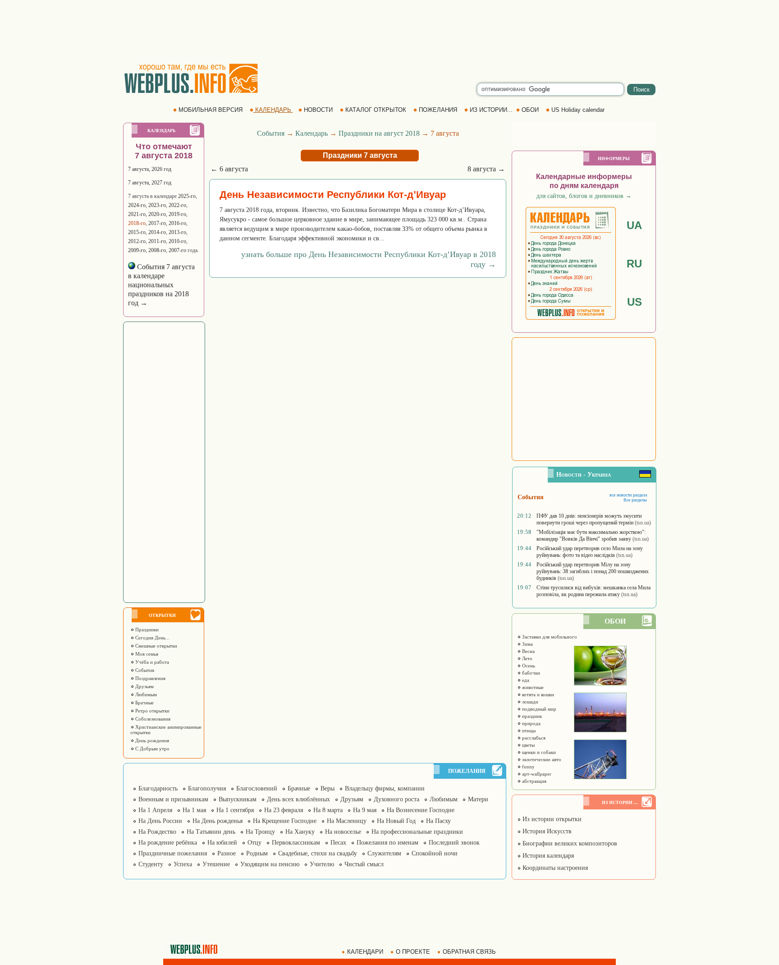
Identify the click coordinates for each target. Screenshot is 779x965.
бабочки (530, 673)
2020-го (157, 214)
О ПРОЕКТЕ (413, 951)
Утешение (216, 864)
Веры (328, 788)
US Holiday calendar (578, 109)
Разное (226, 853)
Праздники (146, 629)
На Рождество (157, 831)
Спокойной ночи (435, 853)
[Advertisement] (389, 32)
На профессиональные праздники (417, 831)
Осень (528, 665)
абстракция (533, 781)
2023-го (157, 205)
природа (531, 723)
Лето (526, 658)
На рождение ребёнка (167, 842)
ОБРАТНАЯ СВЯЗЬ (469, 951)
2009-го (137, 250)
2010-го (177, 241)
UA (634, 225)
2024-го (137, 205)
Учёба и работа (151, 662)
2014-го (157, 232)
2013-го (177, 232)
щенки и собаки (538, 752)
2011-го (157, 241)
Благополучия (207, 788)
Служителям (384, 853)
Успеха (183, 864)
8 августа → (486, 169)
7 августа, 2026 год (149, 169)
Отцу (254, 842)
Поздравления (149, 678)
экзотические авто (541, 759)
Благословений (256, 788)
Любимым (145, 694)
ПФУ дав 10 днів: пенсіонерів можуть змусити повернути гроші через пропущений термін (589, 519)
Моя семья (146, 654)
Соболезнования (152, 718)
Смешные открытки (155, 645)
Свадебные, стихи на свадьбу (317, 853)
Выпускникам (238, 799)
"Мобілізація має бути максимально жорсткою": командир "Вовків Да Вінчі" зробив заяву (591, 535)
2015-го (137, 232)
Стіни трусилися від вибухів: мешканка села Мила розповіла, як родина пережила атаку (593, 590)
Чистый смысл (364, 864)
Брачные (144, 702)
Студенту (150, 864)
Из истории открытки (551, 819)
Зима (527, 644)
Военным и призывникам (173, 799)
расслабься (533, 737)
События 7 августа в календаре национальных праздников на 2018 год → (161, 285)
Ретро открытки (152, 710)
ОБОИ (530, 109)
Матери (478, 799)
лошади (529, 701)
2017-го (157, 223)
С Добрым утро (152, 748)
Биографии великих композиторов (569, 843)
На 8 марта (328, 810)
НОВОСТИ (318, 109)
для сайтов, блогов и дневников (584, 196)
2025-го (187, 196)
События (144, 670)
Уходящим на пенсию (269, 864)
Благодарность (158, 788)
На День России (160, 821)
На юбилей (222, 842)
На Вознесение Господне (420, 810)
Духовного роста (396, 799)
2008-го (157, 250)
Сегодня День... (152, 637)
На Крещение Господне (284, 821)
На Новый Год (396, 821)
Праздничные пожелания (172, 853)
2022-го (177, 205)
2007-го (177, 250)
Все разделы (635, 499)
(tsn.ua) (643, 522)
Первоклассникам (296, 842)
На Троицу (260, 831)
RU (634, 263)
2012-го (137, 241)
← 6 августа (229, 169)
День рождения (151, 740)
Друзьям (144, 686)
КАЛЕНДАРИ (365, 951)
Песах (338, 842)
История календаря (547, 855)
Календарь (311, 133)
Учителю (322, 864)
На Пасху (438, 821)
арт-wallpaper (536, 774)
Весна (528, 651)
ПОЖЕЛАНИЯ (438, 109)
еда (525, 680)
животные (532, 687)
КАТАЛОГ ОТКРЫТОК (376, 109)
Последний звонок (454, 842)
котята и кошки (537, 694)
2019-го (177, 214)
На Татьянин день (211, 831)
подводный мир (538, 709)
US (634, 302)
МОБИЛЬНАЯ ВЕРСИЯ (210, 109)
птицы (528, 730)
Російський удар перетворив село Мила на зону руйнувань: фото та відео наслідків (589, 551)
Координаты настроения (554, 867)
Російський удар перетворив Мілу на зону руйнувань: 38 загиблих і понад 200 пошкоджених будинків (592, 571)
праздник (531, 716)
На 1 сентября (235, 810)
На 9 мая (364, 810)
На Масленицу (347, 821)
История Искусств (546, 831)
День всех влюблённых (298, 799)
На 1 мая (194, 810)
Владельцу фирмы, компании (385, 788)
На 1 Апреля (155, 810)
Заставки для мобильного (549, 636)
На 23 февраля (283, 810)
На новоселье (343, 831)
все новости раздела (628, 494)
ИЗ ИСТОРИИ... (491, 109)
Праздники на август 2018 (379, 133)
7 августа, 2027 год (149, 182)
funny (528, 766)
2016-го (177, 223)
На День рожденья (217, 821)
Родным (257, 853)
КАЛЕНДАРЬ (273, 109)
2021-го (137, 214)
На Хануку (300, 831)
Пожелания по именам (387, 842)
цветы (528, 745)
